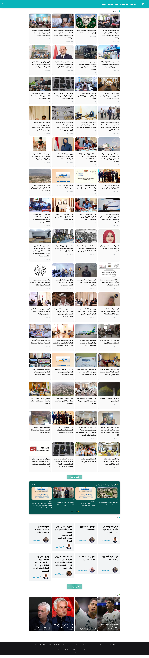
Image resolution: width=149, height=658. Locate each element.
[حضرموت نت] (145, 4)
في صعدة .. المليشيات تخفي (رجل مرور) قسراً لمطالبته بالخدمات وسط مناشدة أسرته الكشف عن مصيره (41, 218)
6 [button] (72, 511)
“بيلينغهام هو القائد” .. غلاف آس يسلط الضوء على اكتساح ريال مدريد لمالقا (109, 626)
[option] (107, 497)
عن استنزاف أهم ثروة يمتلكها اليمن (110, 557)
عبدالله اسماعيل (82, 570)
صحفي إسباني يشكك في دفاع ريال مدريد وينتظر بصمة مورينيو (63, 626)
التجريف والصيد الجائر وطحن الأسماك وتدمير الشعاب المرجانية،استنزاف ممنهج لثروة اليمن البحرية (63, 533)
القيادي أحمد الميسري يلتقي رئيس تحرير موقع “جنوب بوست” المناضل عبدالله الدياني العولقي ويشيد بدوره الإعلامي (40, 126)
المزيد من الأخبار (74, 477)
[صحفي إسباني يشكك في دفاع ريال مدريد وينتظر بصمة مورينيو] (63, 614)
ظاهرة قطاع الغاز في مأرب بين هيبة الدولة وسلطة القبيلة (110, 529)
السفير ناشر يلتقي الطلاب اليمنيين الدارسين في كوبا (88, 459)
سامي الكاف (82, 540)
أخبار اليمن (133, 4)
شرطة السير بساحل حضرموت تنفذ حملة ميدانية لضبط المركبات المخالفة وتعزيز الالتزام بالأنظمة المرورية (109, 157)
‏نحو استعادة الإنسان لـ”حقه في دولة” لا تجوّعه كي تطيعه (41, 529)
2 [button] (77, 511)
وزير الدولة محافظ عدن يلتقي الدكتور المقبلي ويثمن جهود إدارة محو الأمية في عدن (86, 216)
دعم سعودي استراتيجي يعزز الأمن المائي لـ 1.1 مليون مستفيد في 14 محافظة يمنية (107, 504)
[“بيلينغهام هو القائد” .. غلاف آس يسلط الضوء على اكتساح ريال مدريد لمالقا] (108, 614)
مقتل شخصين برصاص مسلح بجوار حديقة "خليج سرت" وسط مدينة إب (64, 400)
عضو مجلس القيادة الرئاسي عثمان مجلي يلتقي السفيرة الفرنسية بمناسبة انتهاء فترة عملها (86, 124)
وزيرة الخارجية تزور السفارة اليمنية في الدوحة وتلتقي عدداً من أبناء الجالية (86, 400)
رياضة (116, 4)
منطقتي (103, 4)
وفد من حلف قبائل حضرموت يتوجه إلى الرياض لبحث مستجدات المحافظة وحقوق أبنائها (40, 282)
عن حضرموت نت (87, 649)
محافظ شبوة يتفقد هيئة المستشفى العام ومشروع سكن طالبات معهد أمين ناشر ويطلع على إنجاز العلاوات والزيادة (42, 505)
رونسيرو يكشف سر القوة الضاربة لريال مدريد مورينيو (42, 627)
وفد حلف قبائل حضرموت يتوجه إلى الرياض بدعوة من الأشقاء (86, 31)
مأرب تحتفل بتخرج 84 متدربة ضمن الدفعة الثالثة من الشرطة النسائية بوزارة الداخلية (64, 248)
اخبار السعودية (124, 4)
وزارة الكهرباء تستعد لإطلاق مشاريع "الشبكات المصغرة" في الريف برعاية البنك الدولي (110, 461)
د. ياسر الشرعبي (59, 574)
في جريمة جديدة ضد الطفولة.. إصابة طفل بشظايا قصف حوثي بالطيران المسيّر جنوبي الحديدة (40, 156)
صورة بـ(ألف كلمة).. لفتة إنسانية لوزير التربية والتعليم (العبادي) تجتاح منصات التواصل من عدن (86, 248)
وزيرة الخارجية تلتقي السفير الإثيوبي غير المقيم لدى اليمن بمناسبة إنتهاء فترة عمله (64, 430)
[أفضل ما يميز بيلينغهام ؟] (86, 614)
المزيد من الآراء (74, 586)
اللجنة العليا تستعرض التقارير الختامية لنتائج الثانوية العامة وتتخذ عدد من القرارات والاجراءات (63, 342)
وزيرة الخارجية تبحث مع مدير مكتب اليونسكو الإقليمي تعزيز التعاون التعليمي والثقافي (87, 311)
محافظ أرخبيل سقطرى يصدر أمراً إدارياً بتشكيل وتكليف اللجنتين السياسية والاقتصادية (109, 282)
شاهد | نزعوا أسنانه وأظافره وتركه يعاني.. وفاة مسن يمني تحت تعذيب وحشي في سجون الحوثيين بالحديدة (63, 312)
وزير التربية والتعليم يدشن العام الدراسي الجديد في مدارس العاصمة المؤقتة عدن (64, 371)
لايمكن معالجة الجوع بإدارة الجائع (87, 527)
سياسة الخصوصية (79, 649)
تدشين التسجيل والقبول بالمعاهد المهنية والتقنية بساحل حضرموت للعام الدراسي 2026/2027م (109, 371)
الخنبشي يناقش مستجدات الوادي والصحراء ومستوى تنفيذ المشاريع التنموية (40, 400)
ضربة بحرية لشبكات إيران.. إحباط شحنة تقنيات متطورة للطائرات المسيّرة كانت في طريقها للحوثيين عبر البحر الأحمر (63, 462)
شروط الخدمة (65, 649)
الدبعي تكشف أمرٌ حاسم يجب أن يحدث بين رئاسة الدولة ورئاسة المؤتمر (109, 248)
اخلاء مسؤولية (72, 649)
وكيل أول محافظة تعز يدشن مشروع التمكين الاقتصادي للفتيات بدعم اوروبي (64, 282)
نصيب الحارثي (106, 540)
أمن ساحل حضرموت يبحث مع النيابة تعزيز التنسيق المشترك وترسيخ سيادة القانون (41, 32)
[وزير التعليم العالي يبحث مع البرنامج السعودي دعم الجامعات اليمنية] (85, 493)
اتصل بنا (59, 649)
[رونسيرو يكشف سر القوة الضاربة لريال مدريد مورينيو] (40, 614)
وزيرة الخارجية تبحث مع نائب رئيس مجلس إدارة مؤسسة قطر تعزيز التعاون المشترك (63, 156)
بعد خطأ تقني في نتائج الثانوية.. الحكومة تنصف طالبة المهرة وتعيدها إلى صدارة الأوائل (64, 64)
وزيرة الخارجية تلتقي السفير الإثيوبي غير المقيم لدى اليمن (110, 186)
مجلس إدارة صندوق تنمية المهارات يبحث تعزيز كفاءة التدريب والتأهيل (86, 95)
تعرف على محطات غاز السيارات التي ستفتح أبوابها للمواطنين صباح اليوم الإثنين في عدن (110, 64)
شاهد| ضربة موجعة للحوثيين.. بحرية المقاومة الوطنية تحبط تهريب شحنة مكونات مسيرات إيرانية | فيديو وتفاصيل (64, 126)
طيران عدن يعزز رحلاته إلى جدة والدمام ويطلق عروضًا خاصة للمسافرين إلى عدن (87, 342)
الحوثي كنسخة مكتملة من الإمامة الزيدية (87, 557)
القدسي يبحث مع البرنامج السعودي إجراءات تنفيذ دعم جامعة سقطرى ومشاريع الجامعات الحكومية (65, 504)
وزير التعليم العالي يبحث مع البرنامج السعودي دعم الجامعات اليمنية (87, 504)
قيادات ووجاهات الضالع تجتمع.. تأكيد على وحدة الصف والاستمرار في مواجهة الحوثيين (40, 95)
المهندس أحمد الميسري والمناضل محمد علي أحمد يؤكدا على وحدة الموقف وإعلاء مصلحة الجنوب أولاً (109, 431)
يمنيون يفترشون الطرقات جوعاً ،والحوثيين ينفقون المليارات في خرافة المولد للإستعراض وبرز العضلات (40, 563)
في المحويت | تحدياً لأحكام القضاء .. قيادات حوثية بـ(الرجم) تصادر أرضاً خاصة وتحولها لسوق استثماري (86, 65)
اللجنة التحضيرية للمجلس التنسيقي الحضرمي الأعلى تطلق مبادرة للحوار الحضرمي (109, 95)
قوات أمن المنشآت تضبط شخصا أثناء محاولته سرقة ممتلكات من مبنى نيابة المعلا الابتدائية (109, 311)
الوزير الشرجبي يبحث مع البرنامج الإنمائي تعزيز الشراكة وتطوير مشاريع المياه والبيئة (41, 311)
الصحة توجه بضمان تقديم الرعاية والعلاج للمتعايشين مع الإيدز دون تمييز (86, 187)
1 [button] (78, 511)
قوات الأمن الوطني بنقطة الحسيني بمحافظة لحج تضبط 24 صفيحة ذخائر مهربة (40, 430)
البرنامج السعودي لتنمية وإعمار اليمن (106, 484)
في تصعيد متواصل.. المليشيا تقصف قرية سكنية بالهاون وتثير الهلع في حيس (40, 187)
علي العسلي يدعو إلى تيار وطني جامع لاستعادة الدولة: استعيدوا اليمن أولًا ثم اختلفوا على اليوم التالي (41, 462)
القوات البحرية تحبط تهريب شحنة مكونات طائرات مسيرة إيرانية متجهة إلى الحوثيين (63, 95)
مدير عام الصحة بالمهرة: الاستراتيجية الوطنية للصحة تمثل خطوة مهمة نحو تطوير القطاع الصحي (109, 218)
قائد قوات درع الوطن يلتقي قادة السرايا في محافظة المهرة (109, 341)
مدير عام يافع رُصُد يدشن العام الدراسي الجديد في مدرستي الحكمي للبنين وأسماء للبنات (41, 371)
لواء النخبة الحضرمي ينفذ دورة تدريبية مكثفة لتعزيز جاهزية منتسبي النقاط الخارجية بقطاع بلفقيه (110, 34)
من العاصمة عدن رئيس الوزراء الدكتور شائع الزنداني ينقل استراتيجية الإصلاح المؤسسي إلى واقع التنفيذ (63, 561)
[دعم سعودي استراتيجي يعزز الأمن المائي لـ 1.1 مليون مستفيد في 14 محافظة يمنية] (107, 492)
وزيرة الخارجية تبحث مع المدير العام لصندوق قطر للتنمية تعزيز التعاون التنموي (64, 216)
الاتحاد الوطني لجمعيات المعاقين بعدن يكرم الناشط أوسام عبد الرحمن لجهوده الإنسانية (86, 371)
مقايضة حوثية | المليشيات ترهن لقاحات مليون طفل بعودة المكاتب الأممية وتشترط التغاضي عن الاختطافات (63, 34)
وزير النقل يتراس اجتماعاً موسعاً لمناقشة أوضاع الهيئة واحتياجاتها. (40, 341)
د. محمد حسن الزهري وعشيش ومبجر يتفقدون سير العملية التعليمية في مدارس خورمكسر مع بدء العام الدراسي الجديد (86, 431)
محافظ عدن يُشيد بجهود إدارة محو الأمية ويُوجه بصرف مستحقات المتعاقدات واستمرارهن (87, 157)
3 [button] (76, 511)
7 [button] (71, 511)
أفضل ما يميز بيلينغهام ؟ (88, 628)
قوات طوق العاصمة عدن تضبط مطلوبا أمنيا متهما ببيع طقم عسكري (86, 282)
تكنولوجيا (110, 4)
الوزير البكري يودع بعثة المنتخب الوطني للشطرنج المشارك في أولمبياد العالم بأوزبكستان (41, 64)
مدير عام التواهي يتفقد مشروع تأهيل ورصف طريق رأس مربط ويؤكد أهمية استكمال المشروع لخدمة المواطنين (110, 126)
